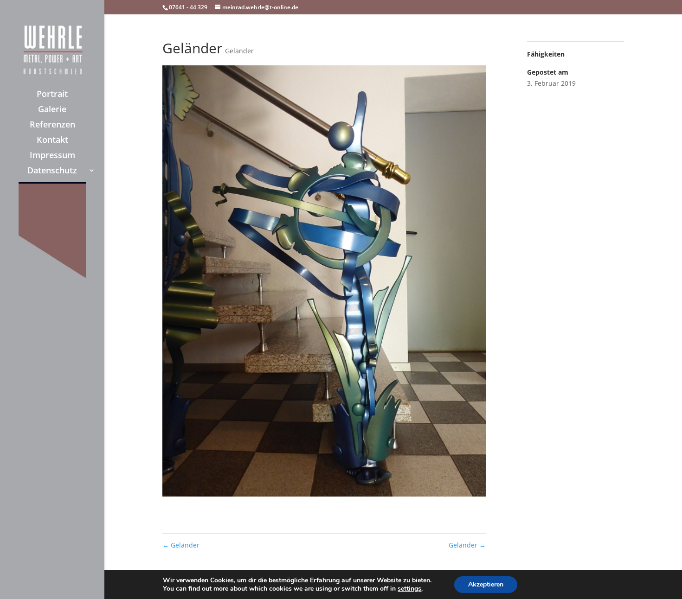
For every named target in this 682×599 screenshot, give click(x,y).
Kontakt (52, 140)
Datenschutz (52, 171)
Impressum (52, 156)
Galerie (52, 110)
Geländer (239, 50)
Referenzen (52, 125)
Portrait (52, 94)
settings (409, 589)
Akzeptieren (485, 584)
